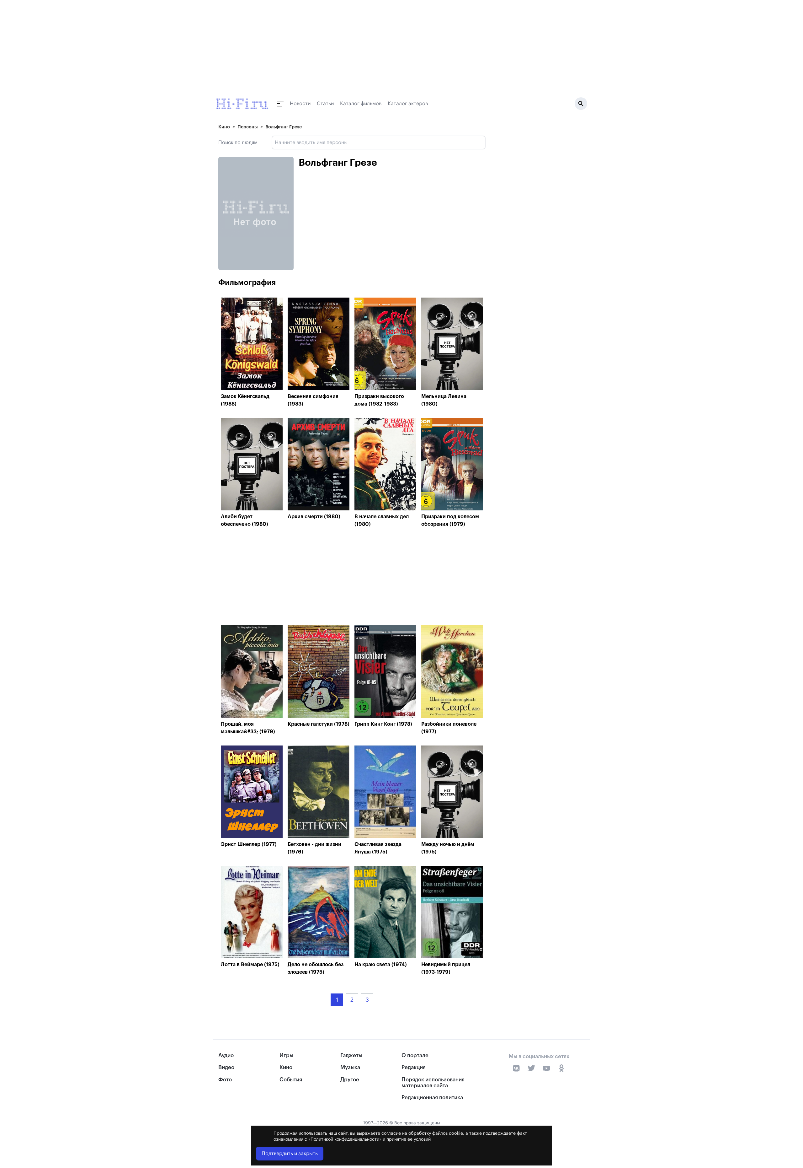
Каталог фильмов (360, 103)
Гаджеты (351, 1055)
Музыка (350, 1067)
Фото (225, 1079)
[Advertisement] (351, 578)
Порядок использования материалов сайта (433, 1082)
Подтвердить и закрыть (290, 1153)
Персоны (247, 127)
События (290, 1079)
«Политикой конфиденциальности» (344, 1139)
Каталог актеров (408, 103)
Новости (300, 103)
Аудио (226, 1055)
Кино (224, 127)
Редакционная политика (432, 1097)
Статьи (325, 103)
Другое (349, 1079)
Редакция (414, 1067)
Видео (226, 1067)
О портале (415, 1055)
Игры (286, 1055)
